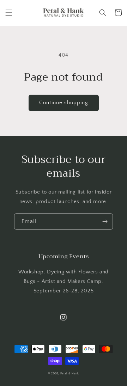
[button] (9, 12)
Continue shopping (63, 103)
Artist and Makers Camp (72, 281)
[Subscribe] (105, 221)
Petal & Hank (69, 373)
